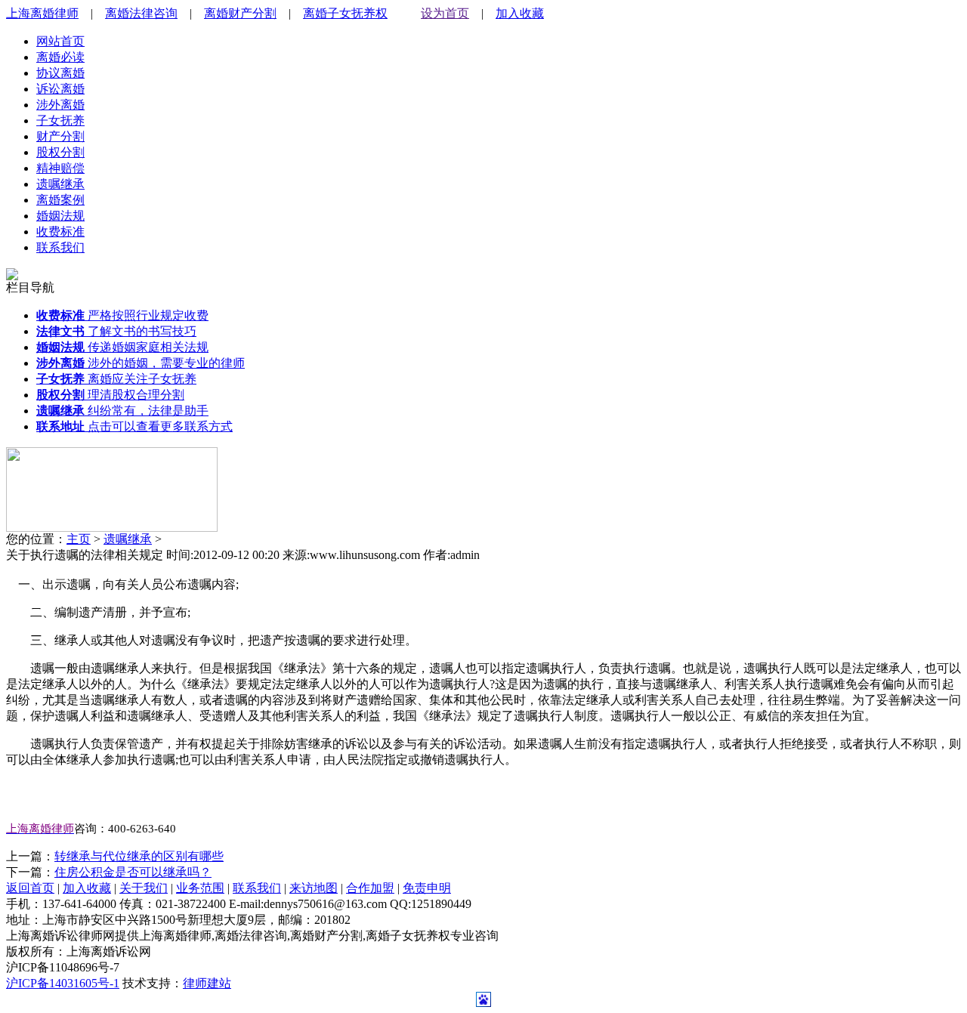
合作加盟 (370, 888)
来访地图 (313, 888)
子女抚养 (60, 120)
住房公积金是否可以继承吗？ (133, 872)
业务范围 (200, 888)
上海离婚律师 (42, 13)
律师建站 (207, 983)
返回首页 (30, 888)
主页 (78, 539)
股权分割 (60, 152)
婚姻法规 (60, 215)
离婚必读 (60, 57)
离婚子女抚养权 (345, 13)
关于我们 (143, 888)
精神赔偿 (60, 168)
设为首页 (445, 13)
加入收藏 (520, 13)
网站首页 (60, 41)
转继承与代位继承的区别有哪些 (139, 856)
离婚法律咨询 (141, 13)
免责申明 (427, 888)
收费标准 (60, 231)
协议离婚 (60, 72)
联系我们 (60, 247)
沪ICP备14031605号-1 (62, 983)
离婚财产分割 (240, 13)
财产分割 (60, 136)
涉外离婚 (60, 104)
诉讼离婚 (60, 88)
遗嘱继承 (60, 184)
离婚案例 (60, 199)
